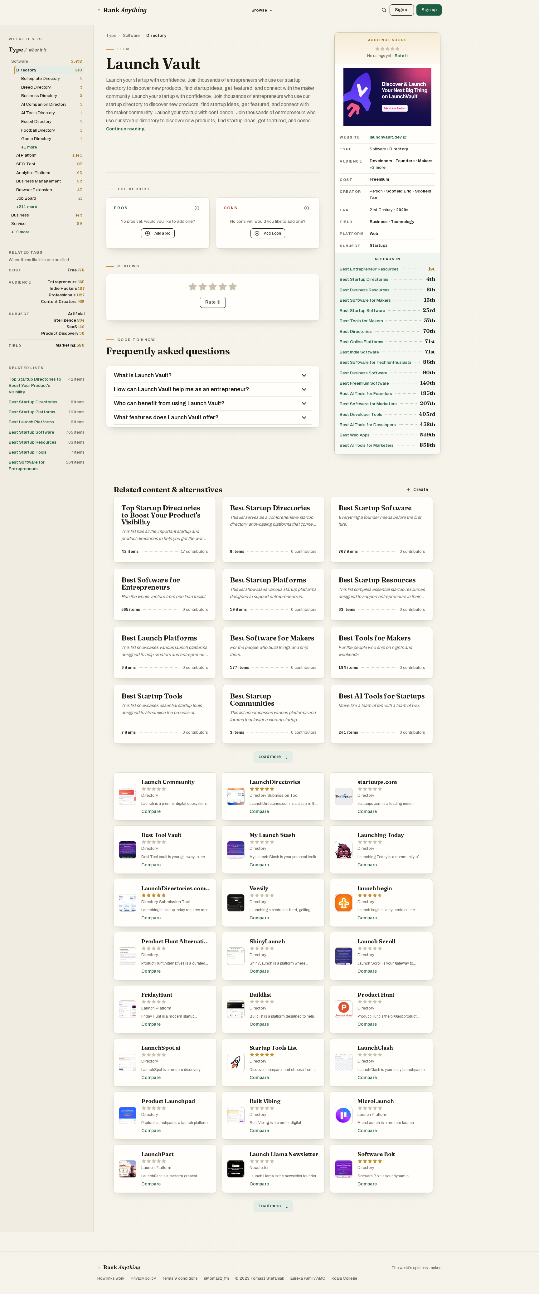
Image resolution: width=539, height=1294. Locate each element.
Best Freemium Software (364, 383)
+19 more (20, 232)
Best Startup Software (362, 310)
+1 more (29, 147)
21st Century (381, 210)
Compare (151, 811)
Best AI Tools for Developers (368, 424)
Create (420, 489)
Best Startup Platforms (32, 412)
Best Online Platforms (361, 341)
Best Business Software (363, 373)
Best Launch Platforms (31, 422)
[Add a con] (307, 208)
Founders (405, 161)
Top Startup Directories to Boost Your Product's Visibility (35, 385)
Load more (273, 756)
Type (111, 35)
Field (346, 222)
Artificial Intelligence (68, 317)
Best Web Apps (355, 435)
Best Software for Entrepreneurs (27, 465)
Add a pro (162, 233)
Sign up (429, 9)
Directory (156, 35)
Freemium (379, 179)
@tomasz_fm (216, 1278)
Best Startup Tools (27, 452)
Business (378, 222)
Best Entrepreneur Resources (369, 269)
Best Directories (356, 331)
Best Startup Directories (364, 279)
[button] (387, 48)
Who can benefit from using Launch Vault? (169, 403)
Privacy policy (143, 1278)
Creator (350, 191)
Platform (352, 234)
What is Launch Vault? (143, 375)
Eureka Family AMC (307, 1278)
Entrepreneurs (66, 282)
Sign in (402, 9)
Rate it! (213, 302)
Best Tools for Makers (361, 321)
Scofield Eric (398, 191)
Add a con (272, 233)
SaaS (75, 326)
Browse (259, 10)
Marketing (70, 345)
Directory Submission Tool (274, 795)
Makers (425, 161)
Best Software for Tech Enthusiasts (375, 362)
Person (376, 191)
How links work (110, 1278)
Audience (351, 161)
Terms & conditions (180, 1278)
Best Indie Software (359, 352)
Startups (378, 245)
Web (374, 233)
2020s (402, 210)
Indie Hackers (67, 288)
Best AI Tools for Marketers (367, 445)
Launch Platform (156, 1008)
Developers (381, 161)
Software (131, 35)
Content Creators (63, 301)
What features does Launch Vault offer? (166, 417)
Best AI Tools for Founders (366, 393)
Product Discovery (63, 333)
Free (76, 270)
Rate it (401, 56)
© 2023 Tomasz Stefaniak (259, 1278)
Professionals (67, 295)
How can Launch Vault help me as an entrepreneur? (181, 389)
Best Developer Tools (361, 414)
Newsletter (259, 1167)
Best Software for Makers (365, 300)
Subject (350, 246)
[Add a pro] (197, 208)
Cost (346, 180)
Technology (402, 222)
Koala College (344, 1278)
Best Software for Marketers (368, 403)
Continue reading (125, 129)
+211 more (26, 207)
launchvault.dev (386, 137)
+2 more (378, 167)
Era (344, 210)
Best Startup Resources (32, 442)
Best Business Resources (365, 290)
